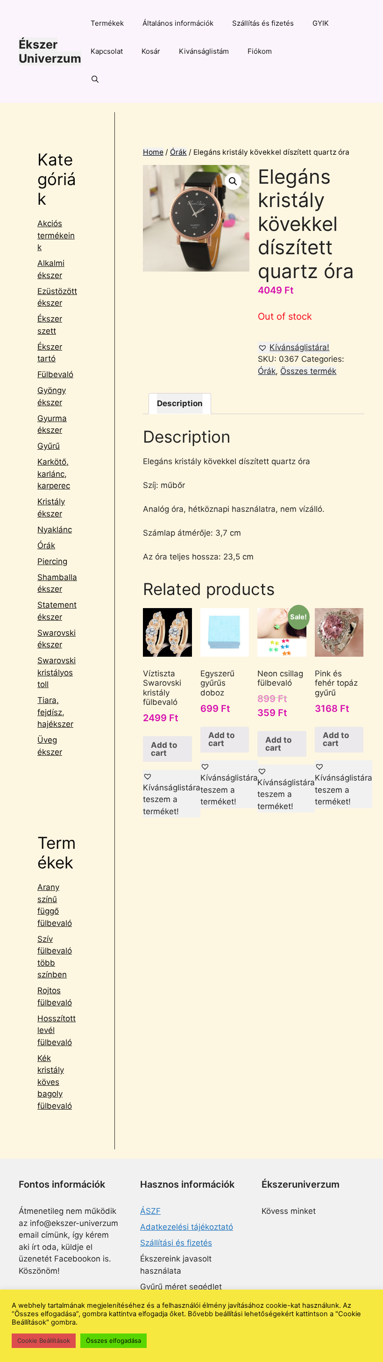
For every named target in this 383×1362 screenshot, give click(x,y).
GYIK (320, 23)
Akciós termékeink (56, 235)
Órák (178, 152)
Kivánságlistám (204, 51)
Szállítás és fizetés (263, 23)
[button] (293, 348)
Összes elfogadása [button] (113, 1340)
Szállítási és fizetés (176, 1242)
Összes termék (308, 371)
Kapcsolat (107, 51)
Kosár (151, 51)
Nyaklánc (54, 529)
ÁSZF (150, 1211)
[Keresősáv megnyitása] (95, 79)
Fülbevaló (55, 374)
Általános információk (177, 23)
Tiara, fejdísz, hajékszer (55, 712)
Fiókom (260, 51)
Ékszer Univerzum (50, 51)
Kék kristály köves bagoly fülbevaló (54, 1082)
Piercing (52, 561)
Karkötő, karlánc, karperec (53, 473)
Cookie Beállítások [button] (43, 1340)
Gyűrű (48, 446)
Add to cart (164, 749)
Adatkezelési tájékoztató (186, 1227)
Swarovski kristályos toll (56, 672)
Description (180, 403)
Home (153, 152)
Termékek (107, 23)
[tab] (180, 403)
